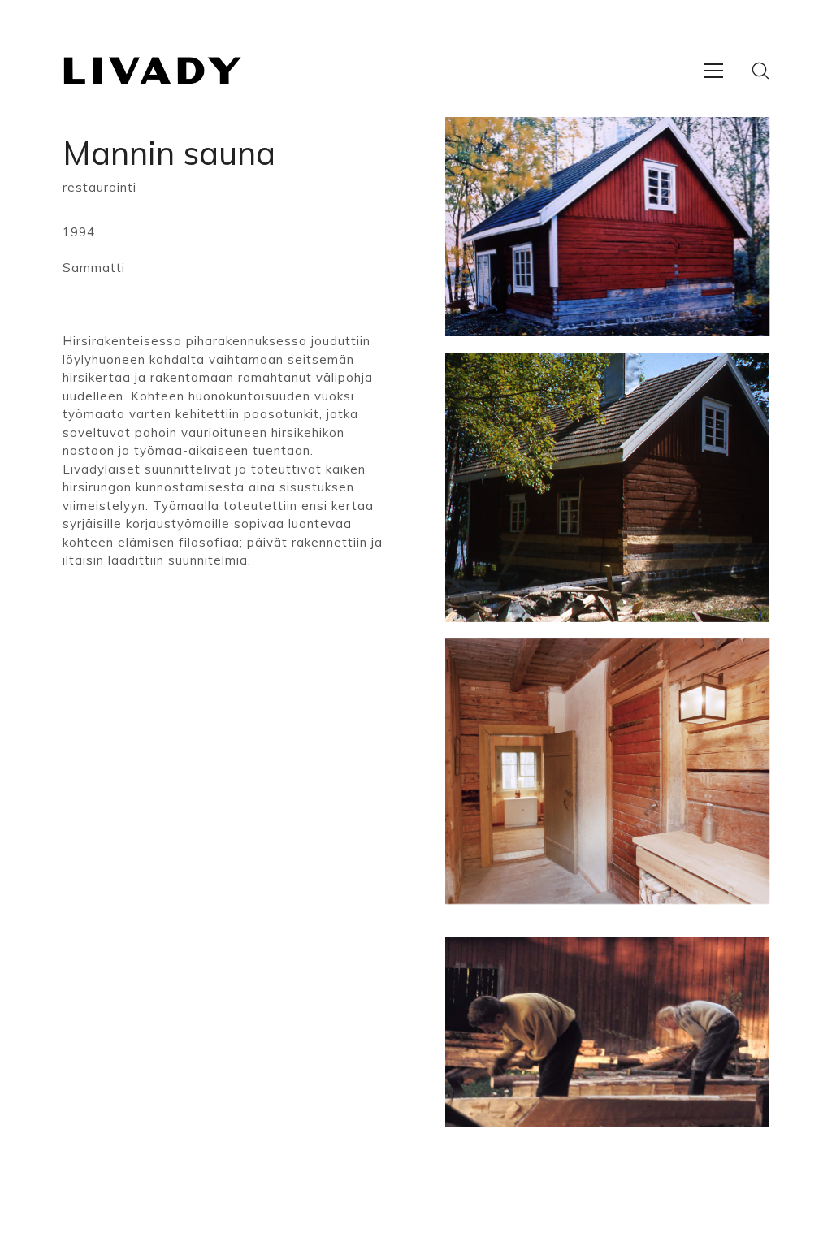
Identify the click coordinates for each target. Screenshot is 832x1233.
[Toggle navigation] (713, 70)
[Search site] (760, 71)
